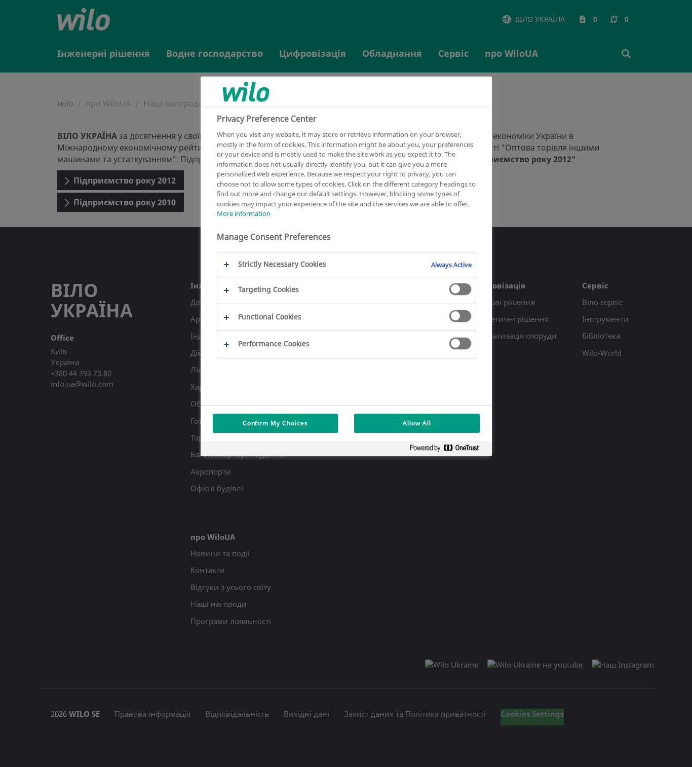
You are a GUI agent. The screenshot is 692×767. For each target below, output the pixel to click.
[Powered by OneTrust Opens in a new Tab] (448, 450)
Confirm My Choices (275, 423)
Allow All (417, 423)
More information (244, 213)
